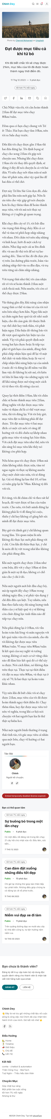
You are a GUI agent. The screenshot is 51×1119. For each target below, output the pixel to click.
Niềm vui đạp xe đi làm (23, 915)
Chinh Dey (20, 1116)
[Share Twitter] (5, 98)
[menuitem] (25, 1040)
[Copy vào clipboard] (37, 98)
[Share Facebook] (13, 98)
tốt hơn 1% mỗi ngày (25, 88)
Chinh (15, 773)
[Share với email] (29, 98)
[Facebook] (12, 783)
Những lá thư (8, 1096)
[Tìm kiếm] (33, 4)
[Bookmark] (45, 98)
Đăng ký (10, 987)
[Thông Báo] (41, 4)
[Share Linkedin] (21, 98)
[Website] (17, 783)
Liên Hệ (26, 987)
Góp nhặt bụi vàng (11, 1086)
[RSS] (10, 1026)
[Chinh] (44, 849)
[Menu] (37, 4)
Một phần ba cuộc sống (14, 1089)
